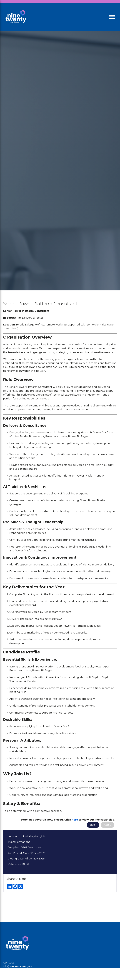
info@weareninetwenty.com (18, 966)
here (75, 819)
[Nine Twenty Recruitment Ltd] (15, 17)
